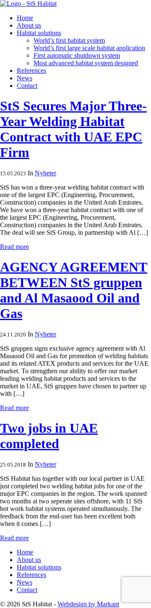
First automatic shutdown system (77, 55)
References (31, 70)
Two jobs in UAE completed (49, 436)
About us (29, 25)
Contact (27, 85)
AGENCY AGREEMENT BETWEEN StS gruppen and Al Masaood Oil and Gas (73, 290)
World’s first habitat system (69, 40)
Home (25, 17)
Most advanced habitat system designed (86, 63)
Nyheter (45, 173)
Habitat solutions (39, 32)
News (24, 78)
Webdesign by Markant (88, 604)
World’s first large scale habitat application (89, 47)
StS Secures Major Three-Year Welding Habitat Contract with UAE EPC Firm (73, 129)
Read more (14, 246)
